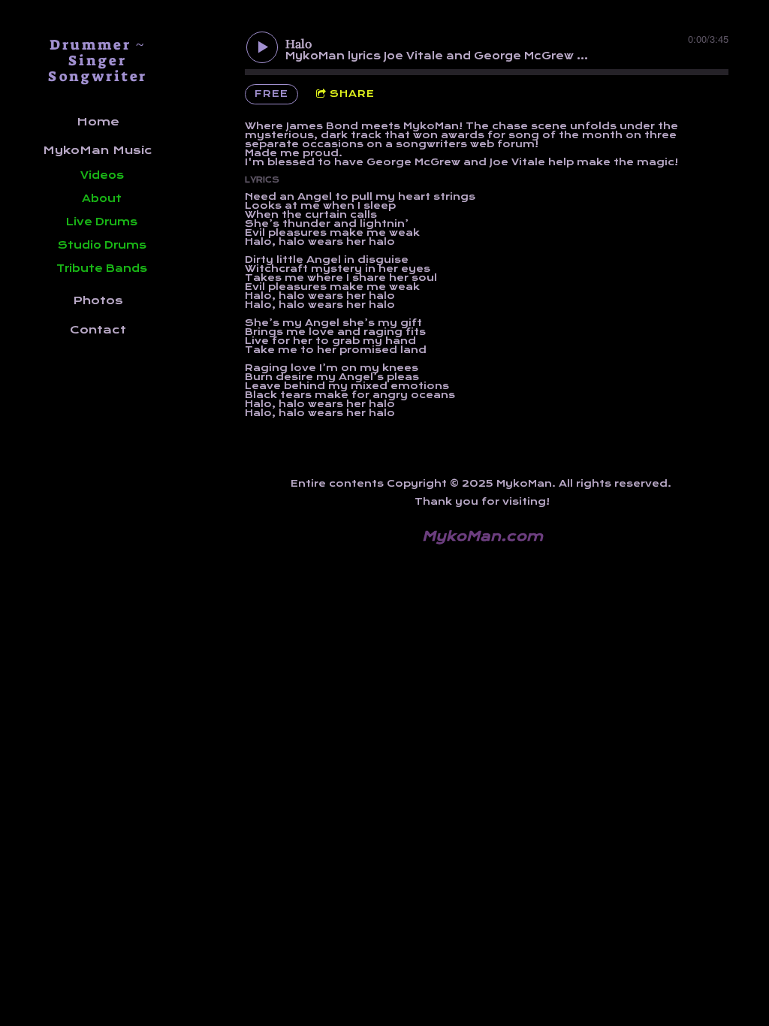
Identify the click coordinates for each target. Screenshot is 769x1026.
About (102, 198)
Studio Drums (102, 245)
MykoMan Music (97, 150)
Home (98, 121)
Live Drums (101, 222)
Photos (98, 300)
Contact (98, 329)
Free (271, 93)
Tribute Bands (101, 268)
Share (352, 93)
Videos (102, 175)
